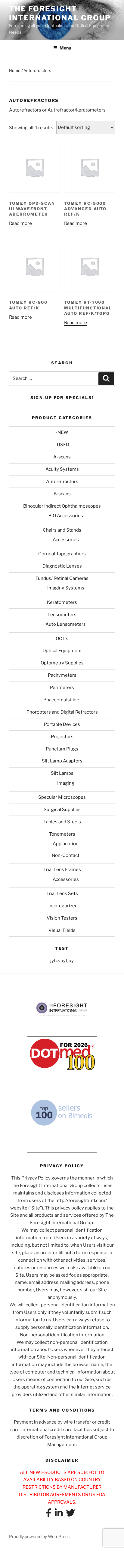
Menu (65, 47)
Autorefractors (62, 481)
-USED (62, 444)
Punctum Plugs (62, 749)
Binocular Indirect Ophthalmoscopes (62, 506)
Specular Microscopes (62, 797)
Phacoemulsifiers (62, 699)
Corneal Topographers (62, 553)
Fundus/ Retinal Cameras (62, 578)
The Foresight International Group (59, 13)
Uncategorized (62, 905)
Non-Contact (65, 855)
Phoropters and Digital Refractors (62, 712)
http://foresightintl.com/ (81, 1200)
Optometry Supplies (62, 663)
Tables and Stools (62, 822)
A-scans (62, 457)
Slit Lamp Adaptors (62, 761)
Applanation (66, 843)
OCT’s (62, 638)
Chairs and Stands (62, 530)
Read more (20, 223)
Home (14, 70)
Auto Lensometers (65, 624)
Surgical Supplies (62, 809)
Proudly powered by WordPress (39, 1536)
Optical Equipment (62, 650)
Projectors (62, 736)
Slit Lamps (62, 773)
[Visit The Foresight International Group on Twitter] (70, 1514)
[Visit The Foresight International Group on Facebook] (48, 1514)
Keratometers (62, 602)
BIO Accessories (65, 515)
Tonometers (62, 834)
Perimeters (62, 687)
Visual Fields (62, 930)
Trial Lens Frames (62, 869)
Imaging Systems (65, 588)
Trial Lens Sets (62, 893)
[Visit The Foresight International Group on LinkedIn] (59, 1514)
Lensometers (62, 614)
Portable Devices (62, 724)
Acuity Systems (62, 469)
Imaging (65, 783)
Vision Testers (62, 918)
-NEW (62, 432)
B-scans (62, 494)
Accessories (66, 539)
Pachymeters (62, 675)
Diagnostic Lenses (62, 566)
